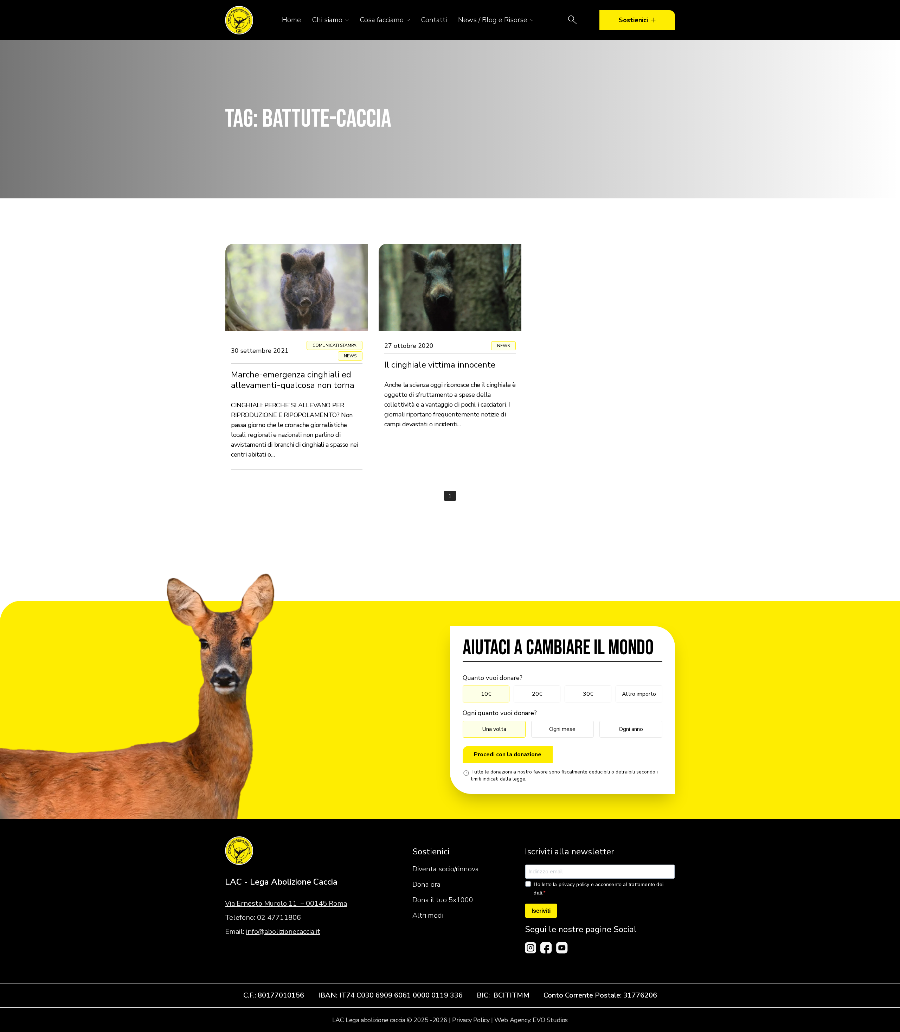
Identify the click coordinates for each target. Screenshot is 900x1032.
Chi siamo (327, 20)
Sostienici (633, 20)
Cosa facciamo (382, 20)
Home (291, 20)
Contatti (434, 20)
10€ (486, 694)
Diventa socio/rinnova (445, 869)
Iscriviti (541, 911)
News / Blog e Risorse (492, 20)
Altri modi (427, 915)
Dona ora (426, 884)
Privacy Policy (470, 1020)
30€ (588, 694)
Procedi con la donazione (507, 754)
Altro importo (639, 694)
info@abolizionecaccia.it (283, 931)
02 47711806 (279, 917)
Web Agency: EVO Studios (531, 1020)
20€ (537, 694)
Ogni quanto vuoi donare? (500, 713)
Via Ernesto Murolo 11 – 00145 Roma (286, 903)
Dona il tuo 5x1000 (442, 900)
